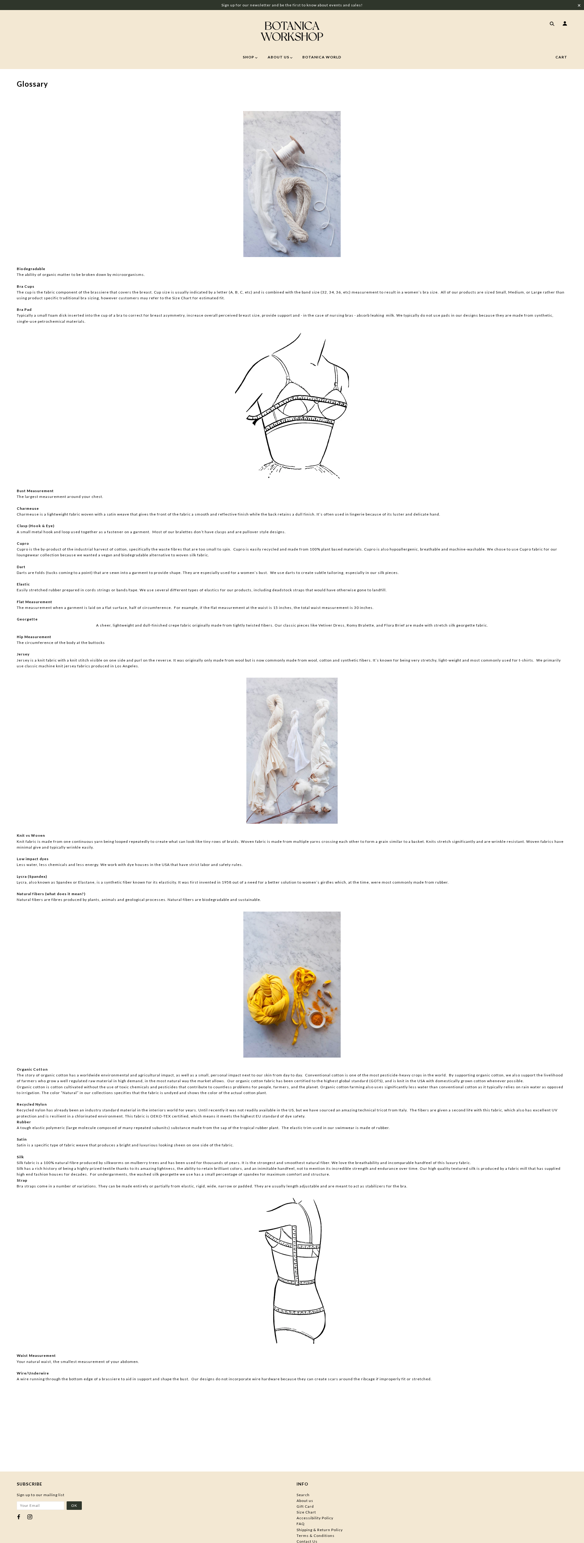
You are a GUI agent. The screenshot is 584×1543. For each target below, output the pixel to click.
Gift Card (305, 1506)
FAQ (301, 1523)
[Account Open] (563, 24)
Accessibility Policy (315, 1518)
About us (305, 1500)
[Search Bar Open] (550, 24)
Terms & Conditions (316, 1535)
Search (303, 1495)
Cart (561, 57)
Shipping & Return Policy (320, 1529)
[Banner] (292, 31)
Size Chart (306, 1512)
